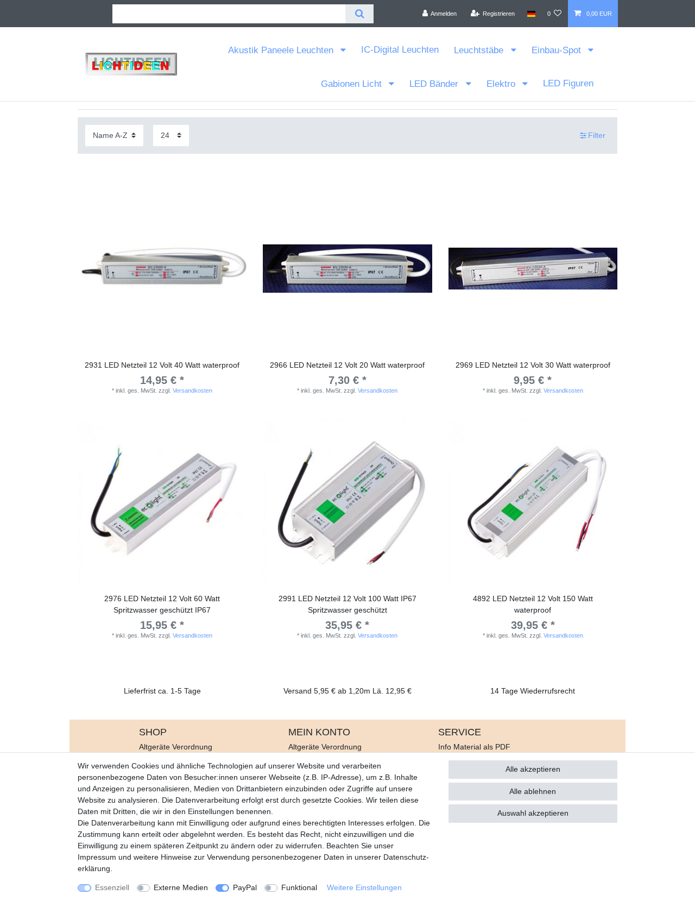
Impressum (97, 857)
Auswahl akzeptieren (532, 813)
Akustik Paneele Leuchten (282, 50)
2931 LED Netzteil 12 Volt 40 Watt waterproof (162, 365)
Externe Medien (181, 887)
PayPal (245, 887)
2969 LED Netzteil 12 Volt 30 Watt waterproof (533, 365)
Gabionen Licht (352, 84)
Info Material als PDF (474, 746)
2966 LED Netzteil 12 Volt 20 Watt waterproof (347, 365)
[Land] (531, 13)
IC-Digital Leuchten (400, 50)
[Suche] (359, 13)
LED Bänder (435, 84)
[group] (162, 268)
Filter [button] (596, 135)
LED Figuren (568, 83)
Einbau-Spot (558, 50)
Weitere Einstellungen (364, 887)
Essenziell (112, 887)
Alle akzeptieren (533, 769)
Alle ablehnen (532, 791)
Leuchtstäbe (480, 50)
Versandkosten (192, 390)
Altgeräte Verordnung (175, 746)
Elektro (502, 84)
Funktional (299, 887)
